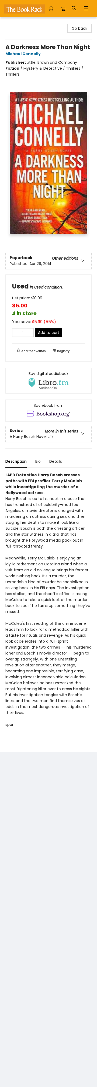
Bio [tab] (38, 461)
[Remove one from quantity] (15, 333)
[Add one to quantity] (30, 333)
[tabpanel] (48, 606)
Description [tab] (16, 461)
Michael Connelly (23, 53)
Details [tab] (55, 461)
